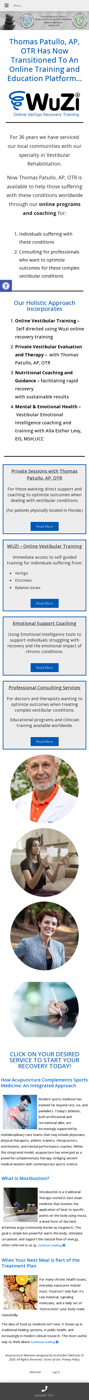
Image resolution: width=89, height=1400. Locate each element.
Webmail (35, 1372)
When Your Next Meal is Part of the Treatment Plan (41, 1263)
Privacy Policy (70, 1359)
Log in (56, 1372)
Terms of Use (51, 1359)
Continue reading (50, 1245)
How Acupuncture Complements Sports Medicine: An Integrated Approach (44, 1083)
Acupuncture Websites (20, 1355)
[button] (6, 286)
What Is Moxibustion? (25, 1178)
